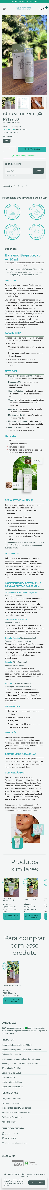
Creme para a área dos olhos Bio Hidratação (21, 1059)
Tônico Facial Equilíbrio (12, 1068)
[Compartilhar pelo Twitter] (22, 186)
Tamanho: (8, 136)
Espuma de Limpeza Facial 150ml (17, 1045)
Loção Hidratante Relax (12, 1082)
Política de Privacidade (12, 1117)
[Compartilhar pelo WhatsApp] (14, 186)
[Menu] (5, 8)
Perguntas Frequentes (11, 1098)
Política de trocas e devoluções (16, 1112)
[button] (24, 156)
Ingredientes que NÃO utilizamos (16, 1108)
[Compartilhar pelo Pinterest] (26, 186)
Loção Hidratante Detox (12, 1087)
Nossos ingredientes (11, 1103)
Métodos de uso (9, 1122)
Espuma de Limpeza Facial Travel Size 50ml (21, 1050)
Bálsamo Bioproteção (11, 1054)
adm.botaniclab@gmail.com (16, 1143)
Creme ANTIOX (8, 1077)
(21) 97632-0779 (11, 1134)
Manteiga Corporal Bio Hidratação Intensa (20, 1063)
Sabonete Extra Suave (11, 1073)
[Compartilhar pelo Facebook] (18, 186)
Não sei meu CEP (11, 175)
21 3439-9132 (10, 1138)
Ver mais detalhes (11, 132)
